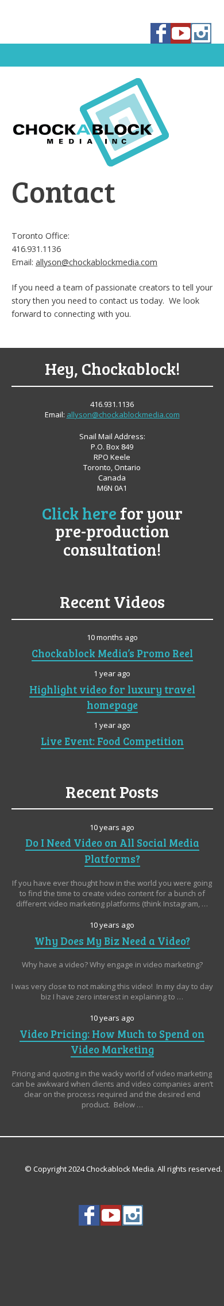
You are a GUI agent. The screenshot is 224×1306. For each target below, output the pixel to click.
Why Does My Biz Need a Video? (112, 940)
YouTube (181, 33)
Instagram (201, 33)
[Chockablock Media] (112, 122)
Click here (79, 513)
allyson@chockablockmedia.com (96, 262)
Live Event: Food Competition (112, 741)
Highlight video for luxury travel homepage (112, 697)
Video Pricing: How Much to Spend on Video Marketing (112, 1041)
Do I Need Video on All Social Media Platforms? (112, 850)
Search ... (111, 1243)
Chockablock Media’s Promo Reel (112, 653)
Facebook (160, 33)
